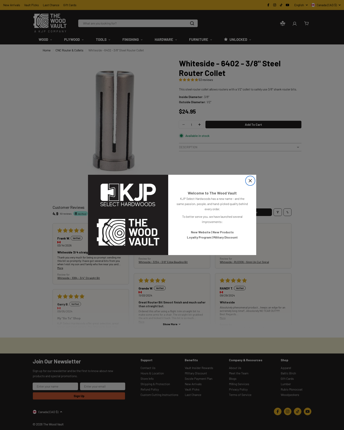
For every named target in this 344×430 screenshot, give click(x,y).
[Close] (250, 181)
